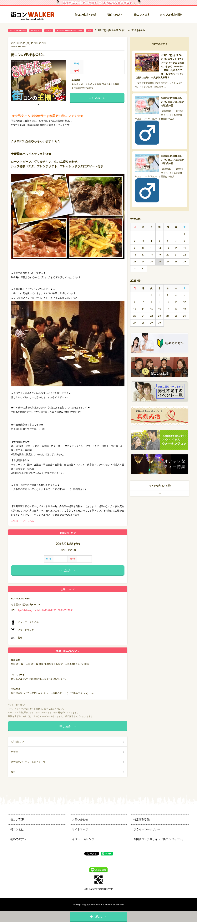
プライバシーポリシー (147, 829)
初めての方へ (115, 14)
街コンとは (17, 829)
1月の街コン (36, 30)
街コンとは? (141, 14)
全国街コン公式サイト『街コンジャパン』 (159, 839)
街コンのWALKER (92, 904)
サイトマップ (80, 829)
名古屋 (48, 30)
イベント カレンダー (84, 839)
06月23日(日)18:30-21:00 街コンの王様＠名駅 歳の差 (172, 159)
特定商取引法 (142, 819)
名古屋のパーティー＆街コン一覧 (70, 30)
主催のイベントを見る (22, 520)
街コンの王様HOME (18, 30)
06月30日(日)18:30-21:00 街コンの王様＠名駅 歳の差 (172, 101)
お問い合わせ (80, 819)
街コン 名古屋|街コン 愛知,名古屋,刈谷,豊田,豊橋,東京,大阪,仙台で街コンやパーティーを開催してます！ (34, 15)
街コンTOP (17, 819)
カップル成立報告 (171, 14)
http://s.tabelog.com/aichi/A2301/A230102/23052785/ (44, 610)
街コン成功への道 (85, 14)
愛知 (89, 30)
